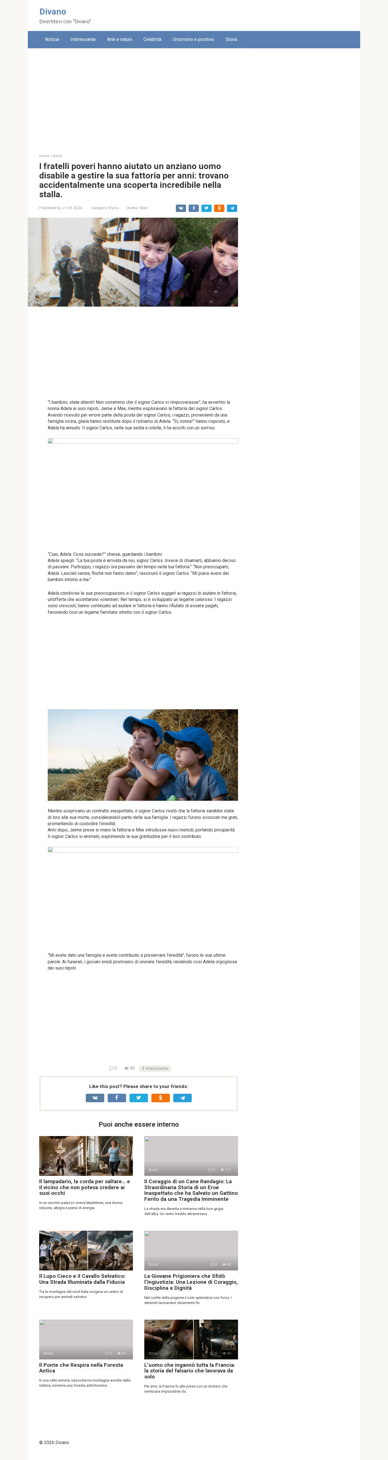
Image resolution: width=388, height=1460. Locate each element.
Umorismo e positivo (193, 39)
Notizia (52, 39)
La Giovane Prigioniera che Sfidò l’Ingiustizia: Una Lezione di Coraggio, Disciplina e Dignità (191, 1282)
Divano (52, 11)
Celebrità (152, 39)
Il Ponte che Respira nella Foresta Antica (81, 1368)
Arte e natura (119, 39)
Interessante (83, 39)
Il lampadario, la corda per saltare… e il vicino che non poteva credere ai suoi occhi (84, 1187)
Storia (231, 39)
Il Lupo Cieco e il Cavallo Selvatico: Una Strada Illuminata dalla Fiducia (82, 1279)
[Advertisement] (194, 96)
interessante (157, 1068)
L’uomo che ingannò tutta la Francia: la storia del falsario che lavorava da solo (189, 1371)
